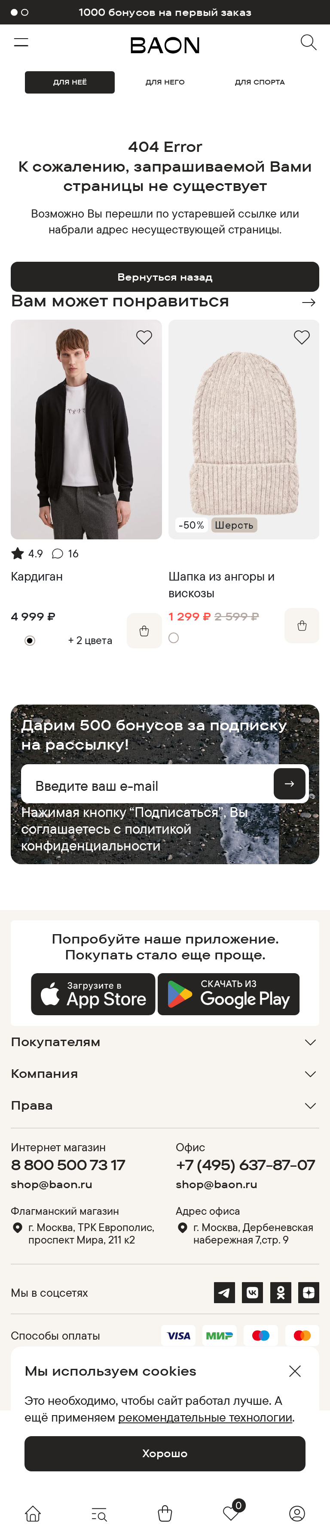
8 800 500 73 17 (68, 1164)
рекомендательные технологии (205, 1417)
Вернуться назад (165, 276)
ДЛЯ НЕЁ (70, 82)
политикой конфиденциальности (106, 837)
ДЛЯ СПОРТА (260, 82)
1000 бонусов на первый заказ (165, 12)
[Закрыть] (295, 1371)
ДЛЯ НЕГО (165, 82)
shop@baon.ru (51, 1184)
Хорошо (165, 1453)
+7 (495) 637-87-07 (245, 1164)
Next (308, 302)
